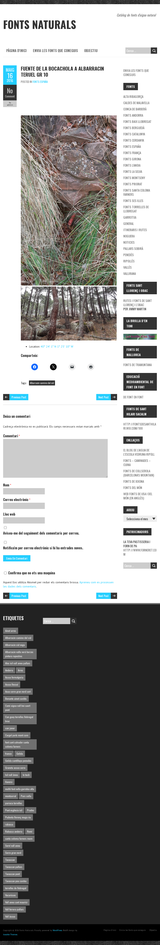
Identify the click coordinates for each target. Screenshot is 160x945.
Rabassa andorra (13, 831)
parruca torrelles (13, 803)
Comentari (11, 435)
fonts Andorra (133, 115)
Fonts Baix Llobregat (137, 121)
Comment (10, 96)
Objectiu (91, 50)
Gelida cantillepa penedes (18, 760)
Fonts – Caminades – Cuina (137, 462)
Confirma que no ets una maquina (31, 572)
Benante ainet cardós (16, 698)
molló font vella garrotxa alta (19, 789)
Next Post (103, 397)
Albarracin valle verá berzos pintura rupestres (19, 654)
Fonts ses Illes (133, 200)
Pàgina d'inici (16, 50)
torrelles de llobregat (15, 888)
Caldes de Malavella (136, 102)
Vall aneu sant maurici (16, 902)
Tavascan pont (12, 874)
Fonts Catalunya (134, 134)
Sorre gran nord (13, 852)
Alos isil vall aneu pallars (17, 663)
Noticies (129, 242)
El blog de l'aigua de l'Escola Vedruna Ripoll (139, 452)
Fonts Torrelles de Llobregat (136, 208)
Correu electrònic (16, 499)
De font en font (133, 397)
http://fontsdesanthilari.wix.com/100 (139, 426)
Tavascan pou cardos (16, 881)
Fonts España (40, 82)
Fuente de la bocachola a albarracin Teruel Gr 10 (62, 71)
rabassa (9, 824)
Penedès (128, 254)
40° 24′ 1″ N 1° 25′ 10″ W (57, 346)
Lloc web (9, 514)
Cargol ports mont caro (16, 735)
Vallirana (129, 273)
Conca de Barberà (134, 109)
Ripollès (129, 261)
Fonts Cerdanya (133, 140)
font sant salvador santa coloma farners (17, 744)
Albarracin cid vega (15, 645)
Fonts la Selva (132, 171)
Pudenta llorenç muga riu (18, 817)
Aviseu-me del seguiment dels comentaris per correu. (41, 533)
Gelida (19, 753)
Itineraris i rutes (135, 229)
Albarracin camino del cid (42, 383)
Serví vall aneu (12, 845)
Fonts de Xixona (133, 481)
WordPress (57, 930)
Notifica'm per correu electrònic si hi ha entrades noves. (43, 547)
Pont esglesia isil (13, 810)
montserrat (10, 796)
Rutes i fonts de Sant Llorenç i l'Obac (137, 302)
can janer (10, 728)
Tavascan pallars (13, 867)
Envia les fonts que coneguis (55, 50)
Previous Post (18, 397)
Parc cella (26, 796)
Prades (30, 810)
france (8, 753)
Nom (7, 484)
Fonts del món (132, 487)
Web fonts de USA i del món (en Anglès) (137, 495)
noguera (129, 236)
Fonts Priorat (132, 184)
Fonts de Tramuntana (137, 364)
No (10, 90)
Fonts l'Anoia (131, 165)
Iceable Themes (10, 934)
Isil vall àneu (11, 775)
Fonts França (132, 152)
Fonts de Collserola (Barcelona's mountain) (138, 473)
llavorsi (8, 782)
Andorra (9, 670)
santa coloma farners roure (18, 838)
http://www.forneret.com (139, 552)
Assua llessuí (11, 684)
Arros (20, 670)
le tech (26, 775)
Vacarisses (10, 895)
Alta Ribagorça (133, 96)
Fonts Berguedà (133, 127)
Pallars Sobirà (133, 248)
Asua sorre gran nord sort (18, 691)
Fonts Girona (132, 159)
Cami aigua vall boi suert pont (17, 708)
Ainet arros (10, 630)
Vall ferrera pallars (14, 909)
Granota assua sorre (15, 767)
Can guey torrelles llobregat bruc (19, 719)
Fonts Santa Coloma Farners (136, 192)
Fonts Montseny (134, 177)
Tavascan (10, 859)
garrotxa (129, 217)
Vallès (127, 267)
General (128, 223)
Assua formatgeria (14, 677)
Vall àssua (10, 916)
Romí (29, 831)
